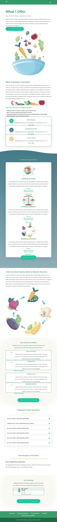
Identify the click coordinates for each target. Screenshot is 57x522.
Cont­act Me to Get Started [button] (28, 400)
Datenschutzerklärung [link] (22, 513)
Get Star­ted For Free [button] (15, 28)
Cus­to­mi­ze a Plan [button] (28, 257)
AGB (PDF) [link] (44, 513)
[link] (8, 2)
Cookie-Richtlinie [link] (35, 513)
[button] (50, 2)
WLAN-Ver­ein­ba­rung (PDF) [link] (28, 515)
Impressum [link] (12, 513)
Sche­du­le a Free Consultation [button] (28, 501)
